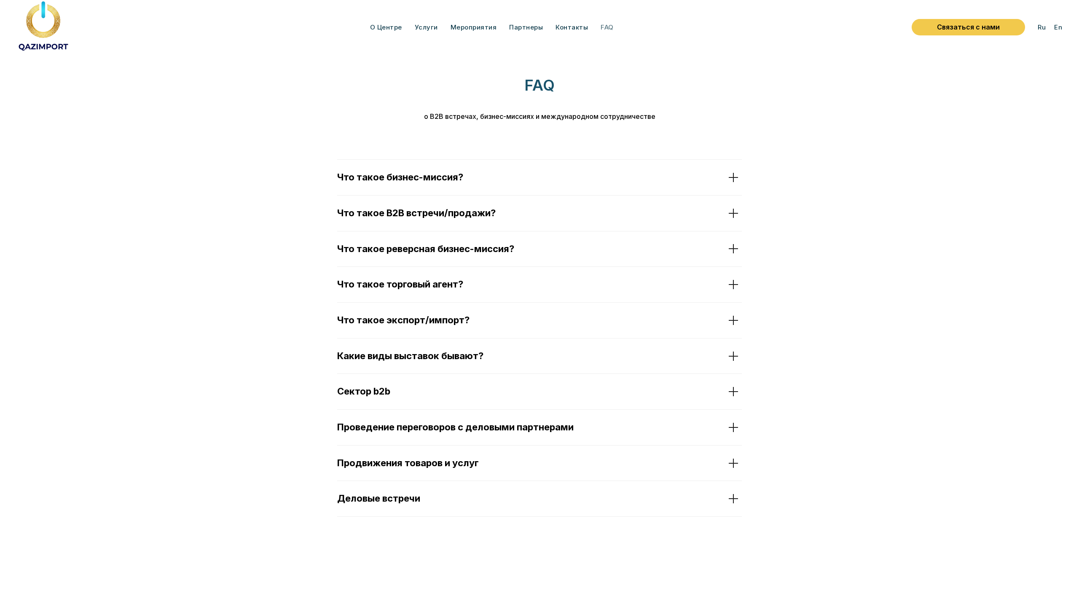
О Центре (386, 27)
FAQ (607, 27)
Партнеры (526, 27)
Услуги (426, 27)
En (1058, 27)
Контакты (572, 27)
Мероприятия (474, 27)
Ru (1042, 27)
